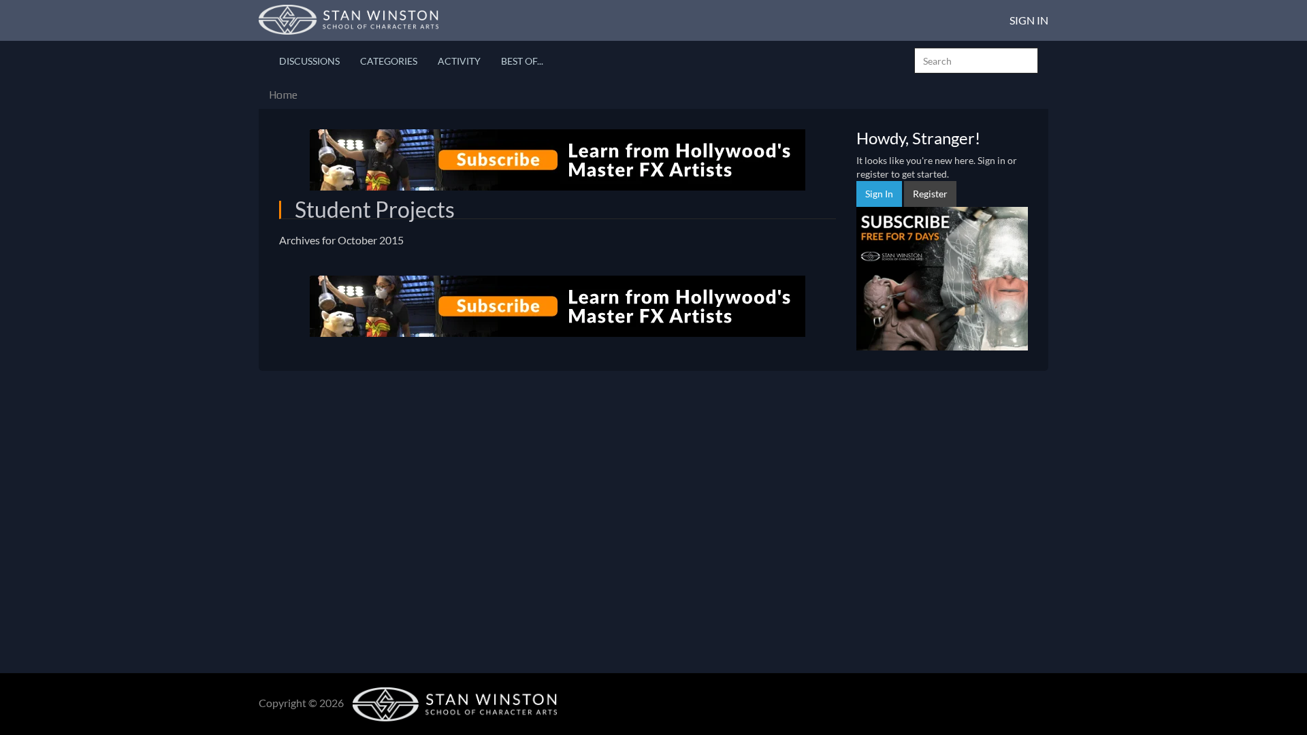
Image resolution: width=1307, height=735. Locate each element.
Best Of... (522, 61)
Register (930, 193)
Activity (459, 61)
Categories (388, 61)
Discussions (309, 61)
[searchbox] (976, 61)
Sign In (1029, 20)
